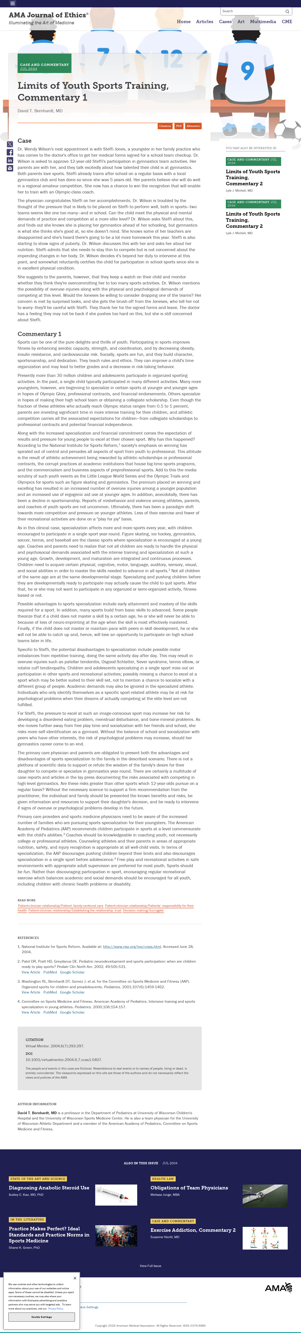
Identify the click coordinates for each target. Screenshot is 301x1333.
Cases (225, 21)
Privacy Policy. (56, 1308)
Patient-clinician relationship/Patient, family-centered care (60, 905)
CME (287, 21)
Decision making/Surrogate (143, 910)
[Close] (74, 1278)
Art (241, 21)
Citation (165, 126)
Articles (204, 21)
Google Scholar (72, 972)
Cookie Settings (86, 1307)
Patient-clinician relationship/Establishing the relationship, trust (74, 910)
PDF (179, 126)
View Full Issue (150, 1265)
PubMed (50, 972)
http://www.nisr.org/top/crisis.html (132, 946)
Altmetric (193, 126)
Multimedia (263, 21)
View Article (31, 972)
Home (184, 21)
